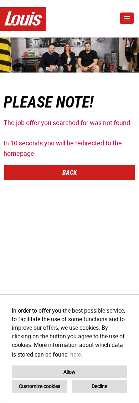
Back (69, 172)
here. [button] (76, 354)
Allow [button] (69, 371)
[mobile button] (127, 18)
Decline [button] (99, 386)
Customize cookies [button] (39, 386)
